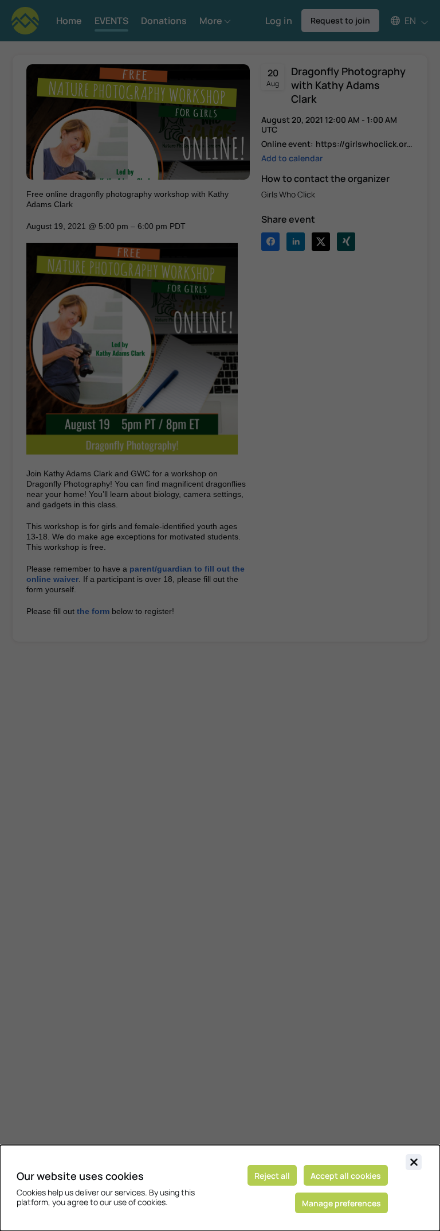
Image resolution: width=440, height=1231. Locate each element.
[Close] (414, 1162)
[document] (220, 1188)
